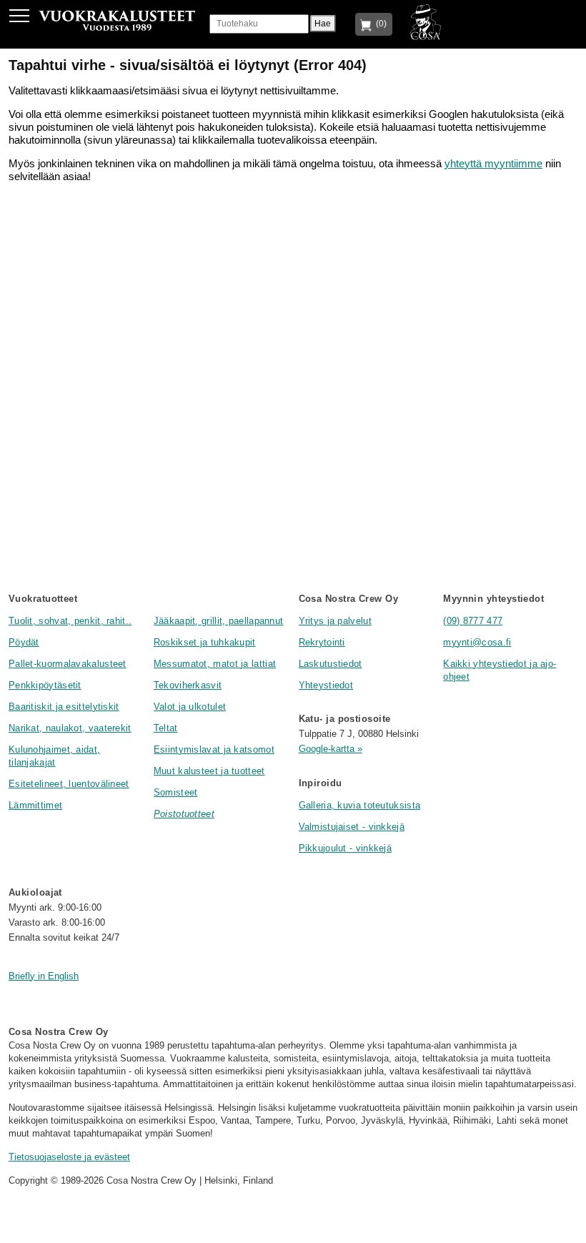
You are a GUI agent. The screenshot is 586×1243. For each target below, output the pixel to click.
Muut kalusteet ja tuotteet (209, 771)
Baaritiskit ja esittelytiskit (64, 706)
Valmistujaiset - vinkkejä (352, 826)
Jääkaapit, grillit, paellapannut (219, 620)
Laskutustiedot (330, 663)
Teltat (166, 728)
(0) (379, 24)
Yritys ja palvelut (335, 620)
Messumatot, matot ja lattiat (215, 663)
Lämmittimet (35, 805)
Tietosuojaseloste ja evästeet (69, 1157)
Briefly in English (44, 976)
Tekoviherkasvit (188, 685)
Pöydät (24, 642)
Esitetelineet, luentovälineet (69, 783)
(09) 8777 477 (472, 620)
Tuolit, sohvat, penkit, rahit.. (70, 620)
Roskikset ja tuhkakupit (205, 642)
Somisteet (176, 792)
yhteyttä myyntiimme (493, 163)
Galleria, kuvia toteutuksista (360, 805)
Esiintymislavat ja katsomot (214, 749)
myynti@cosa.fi (477, 642)
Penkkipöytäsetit (45, 685)
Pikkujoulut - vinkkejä (345, 848)
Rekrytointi (322, 642)
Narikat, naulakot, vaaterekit (70, 728)
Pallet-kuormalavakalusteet (67, 663)
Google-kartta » (330, 748)
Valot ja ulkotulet (190, 706)
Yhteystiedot (326, 685)
